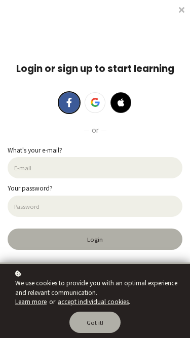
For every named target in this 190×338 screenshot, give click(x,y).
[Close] (181, 9)
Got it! (95, 322)
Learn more (31, 301)
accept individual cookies (93, 301)
